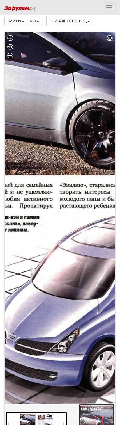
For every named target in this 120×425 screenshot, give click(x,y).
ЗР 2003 (15, 20)
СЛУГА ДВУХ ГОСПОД (68, 20)
